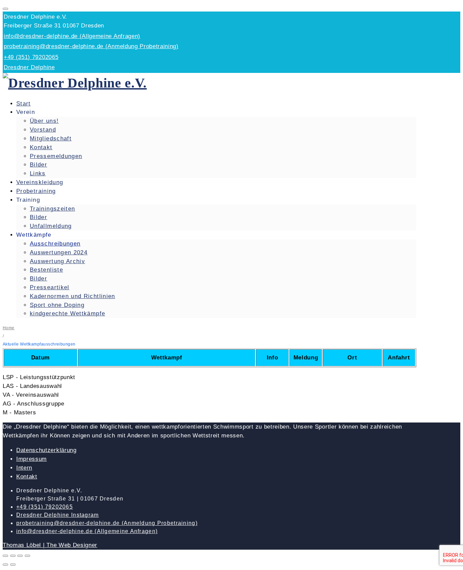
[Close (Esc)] (5, 556)
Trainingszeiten (52, 208)
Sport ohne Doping (57, 305)
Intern (24, 468)
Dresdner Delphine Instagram (57, 515)
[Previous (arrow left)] (5, 565)
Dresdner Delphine (29, 67)
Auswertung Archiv (57, 261)
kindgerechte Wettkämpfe (67, 313)
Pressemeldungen (56, 156)
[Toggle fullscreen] (20, 556)
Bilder (38, 164)
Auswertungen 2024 (58, 252)
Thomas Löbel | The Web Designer (50, 545)
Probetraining (36, 191)
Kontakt (41, 147)
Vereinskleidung (39, 182)
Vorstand (43, 129)
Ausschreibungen (55, 243)
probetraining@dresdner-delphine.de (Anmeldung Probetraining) (91, 46)
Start (23, 103)
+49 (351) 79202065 (31, 57)
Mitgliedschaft (51, 138)
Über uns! (44, 121)
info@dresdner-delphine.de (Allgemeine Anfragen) (72, 36)
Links (38, 173)
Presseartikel (49, 287)
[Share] (13, 556)
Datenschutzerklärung (46, 450)
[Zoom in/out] (27, 556)
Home (9, 328)
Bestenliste (46, 270)
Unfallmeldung (51, 226)
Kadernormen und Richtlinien (72, 296)
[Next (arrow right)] (13, 565)
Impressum (31, 459)
